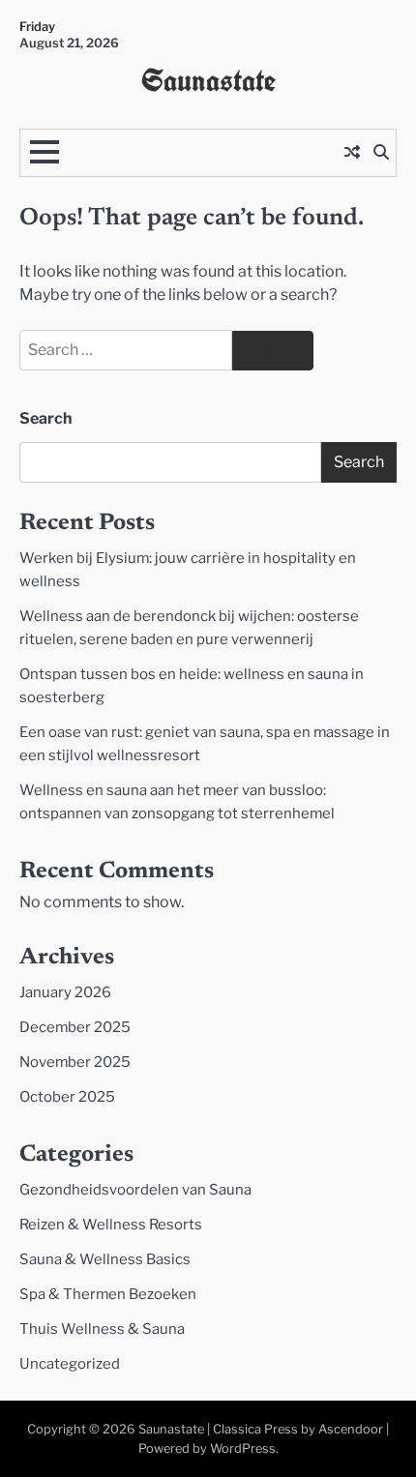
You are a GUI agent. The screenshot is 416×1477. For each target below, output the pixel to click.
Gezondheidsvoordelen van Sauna (135, 1189)
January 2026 (65, 992)
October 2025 (67, 1097)
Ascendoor (350, 1429)
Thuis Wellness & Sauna (102, 1329)
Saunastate (208, 80)
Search (46, 418)
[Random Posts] (352, 152)
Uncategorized (69, 1364)
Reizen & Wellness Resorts (110, 1224)
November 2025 (75, 1062)
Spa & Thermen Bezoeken (107, 1294)
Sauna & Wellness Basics (105, 1259)
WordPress (243, 1448)
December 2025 (75, 1027)
